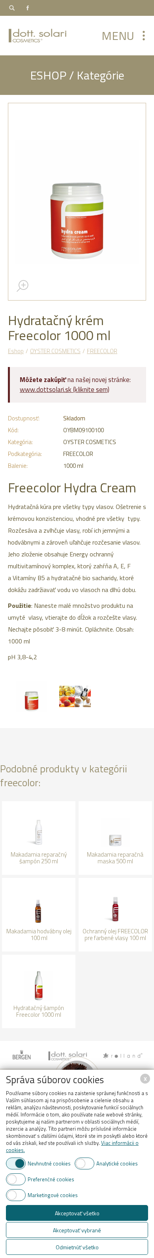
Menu (117, 35)
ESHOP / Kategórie (77, 75)
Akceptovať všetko (77, 1213)
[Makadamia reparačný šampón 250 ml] (38, 838)
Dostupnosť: (23, 418)
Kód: (13, 430)
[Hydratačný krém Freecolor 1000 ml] (77, 201)
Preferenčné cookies (51, 1179)
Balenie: (18, 465)
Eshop (16, 351)
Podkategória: (25, 453)
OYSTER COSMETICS (55, 351)
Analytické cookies (117, 1163)
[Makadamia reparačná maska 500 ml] (115, 838)
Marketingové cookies (53, 1195)
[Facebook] (28, 8)
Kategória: (20, 441)
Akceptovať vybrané (77, 1230)
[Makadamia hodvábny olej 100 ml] (38, 915)
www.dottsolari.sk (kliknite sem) (64, 389)
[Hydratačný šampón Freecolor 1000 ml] (38, 991)
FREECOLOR (102, 351)
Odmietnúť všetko (77, 1247)
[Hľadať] (12, 8)
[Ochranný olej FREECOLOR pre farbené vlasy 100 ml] (115, 915)
